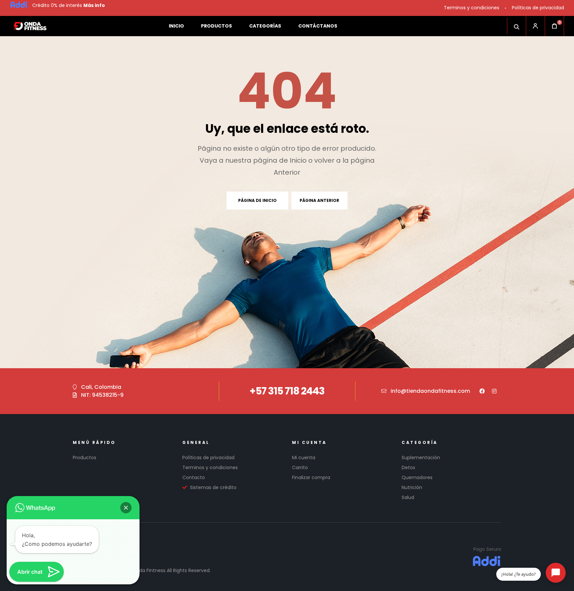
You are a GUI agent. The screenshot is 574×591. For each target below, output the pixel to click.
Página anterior (319, 200)
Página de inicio (257, 200)
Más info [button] (94, 5)
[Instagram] (494, 391)
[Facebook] (482, 391)
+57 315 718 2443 (287, 391)
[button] (126, 507)
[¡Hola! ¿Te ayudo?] (556, 573)
